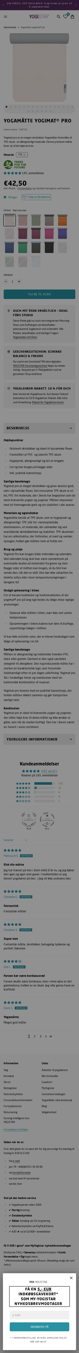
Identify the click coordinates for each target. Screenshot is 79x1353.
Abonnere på (39, 1326)
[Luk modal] (71, 1278)
